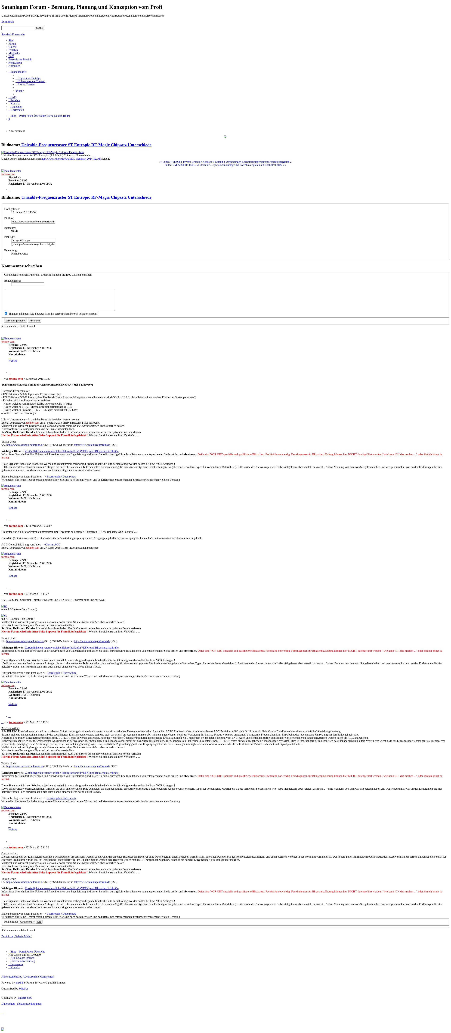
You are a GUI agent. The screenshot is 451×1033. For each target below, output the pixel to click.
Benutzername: (12, 280)
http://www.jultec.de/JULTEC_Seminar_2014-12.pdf (71, 158)
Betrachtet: (10, 227)
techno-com (7, 174)
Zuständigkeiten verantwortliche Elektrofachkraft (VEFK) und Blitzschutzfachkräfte (72, 451)
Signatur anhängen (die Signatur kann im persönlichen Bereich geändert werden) (53, 313)
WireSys (23, 988)
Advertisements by (11, 976)
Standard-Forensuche (13, 34)
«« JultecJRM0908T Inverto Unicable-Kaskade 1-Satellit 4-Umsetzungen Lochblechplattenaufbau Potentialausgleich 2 (226, 161)
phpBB (20, 982)
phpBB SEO (25, 997)
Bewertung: (10, 250)
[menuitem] (28, 78)
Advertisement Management (38, 976)
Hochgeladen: (12, 208)
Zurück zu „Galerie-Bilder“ (16, 936)
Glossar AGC (52, 544)
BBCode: (9, 236)
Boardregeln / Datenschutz (61, 476)
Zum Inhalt (7, 21)
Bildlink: (9, 218)
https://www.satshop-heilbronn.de (25, 444)
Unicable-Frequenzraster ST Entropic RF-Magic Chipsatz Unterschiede (86, 144)
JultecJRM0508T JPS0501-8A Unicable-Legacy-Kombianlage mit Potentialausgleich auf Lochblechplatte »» (225, 164)
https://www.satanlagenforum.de (92, 444)
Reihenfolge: (11, 921)
